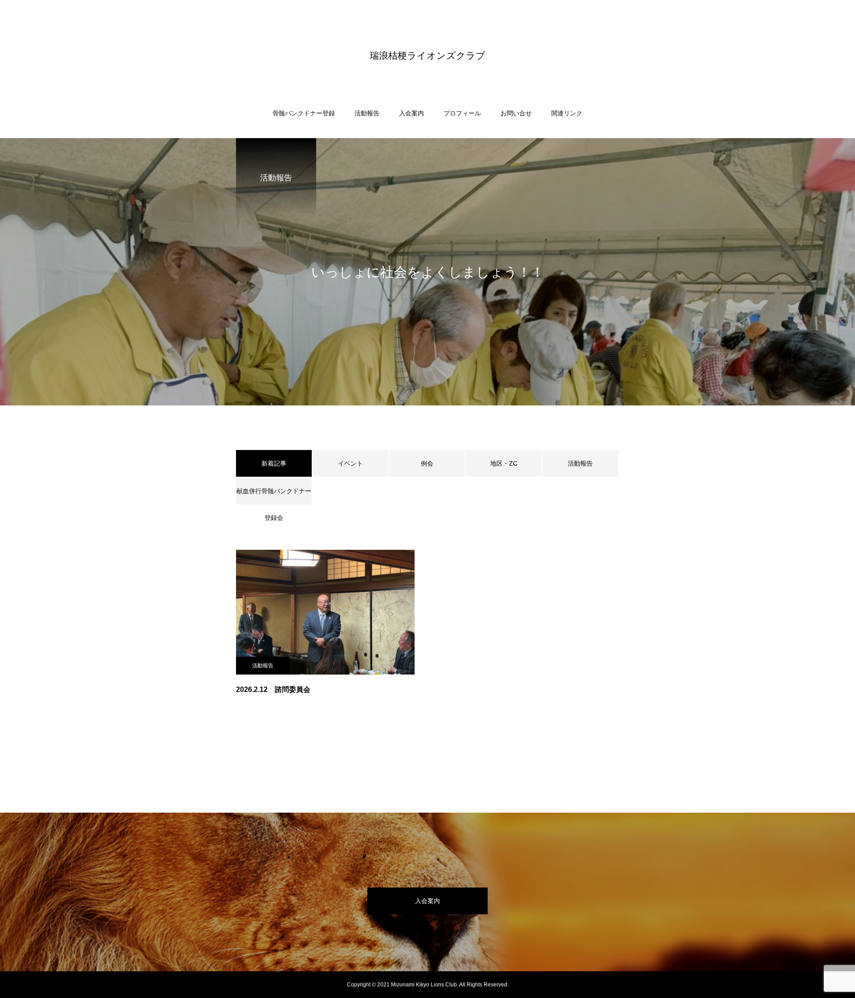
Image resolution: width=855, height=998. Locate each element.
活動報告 (366, 113)
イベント (350, 463)
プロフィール (462, 113)
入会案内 (411, 113)
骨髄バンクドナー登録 (304, 113)
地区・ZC (503, 463)
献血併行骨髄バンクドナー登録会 (273, 495)
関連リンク (566, 113)
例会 (427, 463)
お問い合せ (516, 113)
